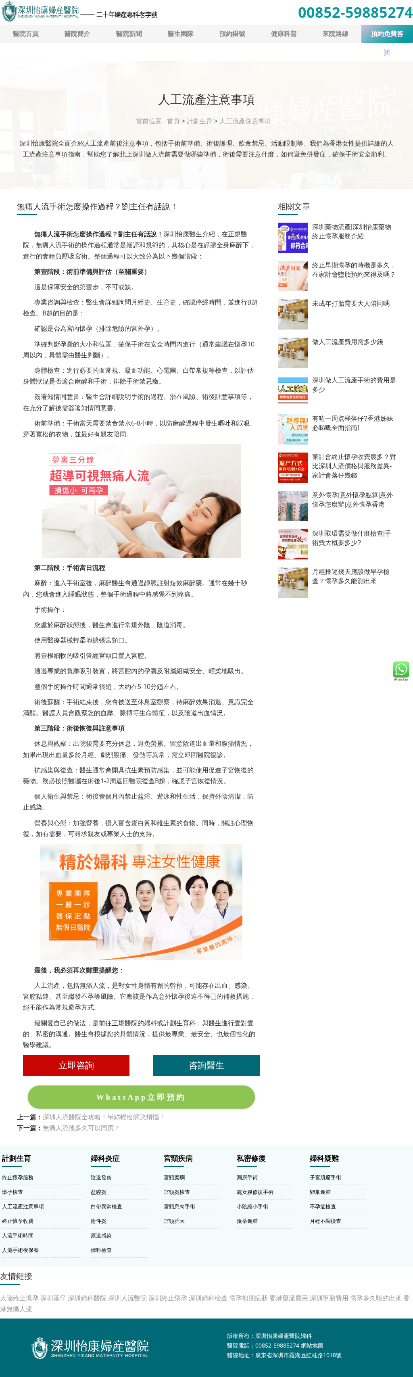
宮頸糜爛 (174, 1177)
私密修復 (251, 1158)
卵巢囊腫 (320, 1191)
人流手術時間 (17, 1235)
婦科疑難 (324, 1158)
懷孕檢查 (12, 1191)
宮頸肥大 (174, 1221)
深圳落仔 (53, 1298)
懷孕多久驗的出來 (376, 1298)
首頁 (173, 121)
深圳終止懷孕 (167, 1298)
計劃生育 (200, 121)
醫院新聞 (129, 33)
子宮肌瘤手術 (325, 1177)
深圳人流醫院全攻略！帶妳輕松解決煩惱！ (104, 1116)
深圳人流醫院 (127, 1298)
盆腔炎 (98, 1191)
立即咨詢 (76, 1065)
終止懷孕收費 (17, 1221)
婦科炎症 (105, 1158)
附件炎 (98, 1221)
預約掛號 (232, 33)
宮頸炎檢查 (177, 1191)
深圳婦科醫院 (87, 1298)
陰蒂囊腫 (247, 1221)
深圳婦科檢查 (208, 1298)
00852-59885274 (355, 12)
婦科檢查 (101, 1250)
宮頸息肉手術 (179, 1206)
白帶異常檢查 (106, 1206)
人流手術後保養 (20, 1250)
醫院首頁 (26, 33)
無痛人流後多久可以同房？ (81, 1127)
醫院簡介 (77, 33)
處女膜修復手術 (255, 1191)
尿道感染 (101, 1235)
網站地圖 (312, 1345)
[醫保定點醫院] (79, 11)
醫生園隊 (181, 33)
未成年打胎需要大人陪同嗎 (351, 303)
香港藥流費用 (288, 1298)
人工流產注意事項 (245, 121)
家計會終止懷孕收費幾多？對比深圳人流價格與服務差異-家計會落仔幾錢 (354, 466)
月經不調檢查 (325, 1221)
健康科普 (284, 33)
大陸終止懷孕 (19, 1298)
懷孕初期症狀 (248, 1298)
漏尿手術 (247, 1177)
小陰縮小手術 (252, 1206)
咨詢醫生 (206, 1065)
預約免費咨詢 (387, 36)
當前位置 (149, 121)
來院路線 (335, 33)
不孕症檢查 (323, 1206)
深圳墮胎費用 (329, 1298)
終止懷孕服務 (17, 1177)
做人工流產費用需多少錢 (347, 341)
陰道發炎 (101, 1177)
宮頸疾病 (178, 1158)
